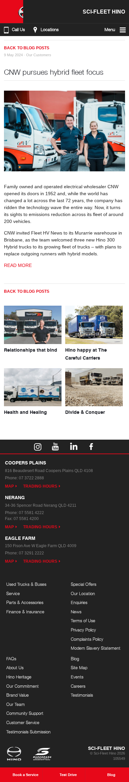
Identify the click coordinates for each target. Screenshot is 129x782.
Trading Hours (40, 486)
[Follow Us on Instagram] (38, 447)
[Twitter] (13, 45)
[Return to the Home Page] (15, 754)
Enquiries (79, 602)
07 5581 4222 (31, 512)
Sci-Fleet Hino (104, 11)
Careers (78, 686)
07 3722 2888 (31, 478)
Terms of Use (83, 620)
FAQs (11, 658)
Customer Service (22, 722)
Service (13, 593)
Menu (110, 29)
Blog (75, 658)
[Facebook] (6, 45)
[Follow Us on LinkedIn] (73, 447)
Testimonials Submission (28, 731)
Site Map (79, 667)
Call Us (18, 29)
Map (9, 486)
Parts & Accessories (24, 602)
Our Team (15, 704)
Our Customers (38, 55)
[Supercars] (41, 754)
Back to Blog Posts (26, 48)
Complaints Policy (87, 639)
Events (77, 676)
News (76, 611)
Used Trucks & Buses (26, 584)
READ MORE (18, 265)
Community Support (24, 713)
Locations (50, 29)
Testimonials (82, 695)
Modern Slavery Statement (95, 648)
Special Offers (83, 584)
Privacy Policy (83, 629)
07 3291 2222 (31, 553)
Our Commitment (22, 686)
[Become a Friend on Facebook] (91, 447)
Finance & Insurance (25, 611)
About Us (14, 667)
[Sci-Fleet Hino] (11, 11)
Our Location (83, 593)
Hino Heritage (18, 676)
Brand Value (17, 695)
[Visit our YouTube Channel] (56, 447)
